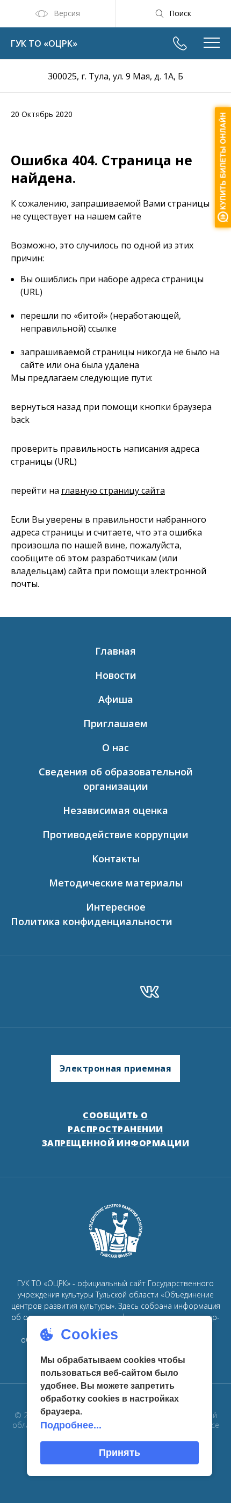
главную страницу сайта (113, 490)
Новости (115, 675)
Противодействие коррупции (115, 834)
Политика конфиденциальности (91, 921)
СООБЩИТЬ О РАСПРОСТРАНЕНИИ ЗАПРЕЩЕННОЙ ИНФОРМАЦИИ (116, 1128)
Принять (119, 1452)
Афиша (115, 699)
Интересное (116, 906)
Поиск (180, 13)
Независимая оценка (115, 810)
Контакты (116, 858)
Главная (115, 650)
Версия (67, 13)
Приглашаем (115, 723)
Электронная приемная (116, 1068)
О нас (115, 747)
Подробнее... (71, 1425)
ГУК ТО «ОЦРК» (44, 43)
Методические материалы (116, 882)
